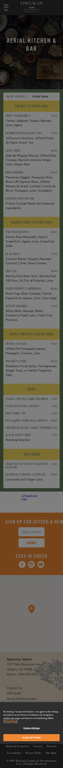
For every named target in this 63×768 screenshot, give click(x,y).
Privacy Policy (10, 721)
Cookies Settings (31, 728)
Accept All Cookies (31, 737)
